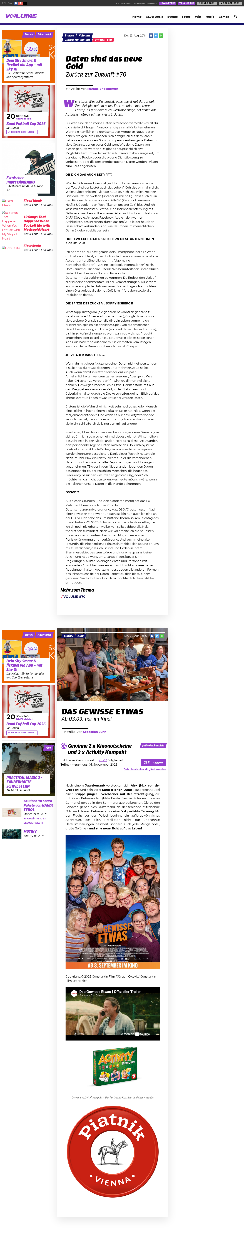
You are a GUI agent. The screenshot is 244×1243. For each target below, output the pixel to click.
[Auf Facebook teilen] (151, 35)
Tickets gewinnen (22, 132)
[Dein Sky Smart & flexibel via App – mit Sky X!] (28, 56)
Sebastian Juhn (94, 732)
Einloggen (208, 3)
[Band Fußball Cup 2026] (28, 111)
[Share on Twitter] (156, 35)
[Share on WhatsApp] (161, 35)
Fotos (186, 16)
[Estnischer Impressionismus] (28, 169)
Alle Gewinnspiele (154, 745)
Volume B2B (186, 3)
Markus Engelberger (102, 88)
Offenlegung (126, 3)
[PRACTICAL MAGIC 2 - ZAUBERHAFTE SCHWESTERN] (28, 769)
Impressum (151, 3)
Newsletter (167, 3)
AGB (117, 3)
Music (209, 16)
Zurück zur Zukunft (77, 40)
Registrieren (231, 3)
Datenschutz (139, 3)
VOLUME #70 (103, 40)
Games (224, 16)
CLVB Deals (154, 16)
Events (172, 16)
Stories (69, 35)
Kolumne (84, 35)
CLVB (103, 760)
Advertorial (44, 34)
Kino (81, 635)
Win (198, 16)
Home (136, 16)
